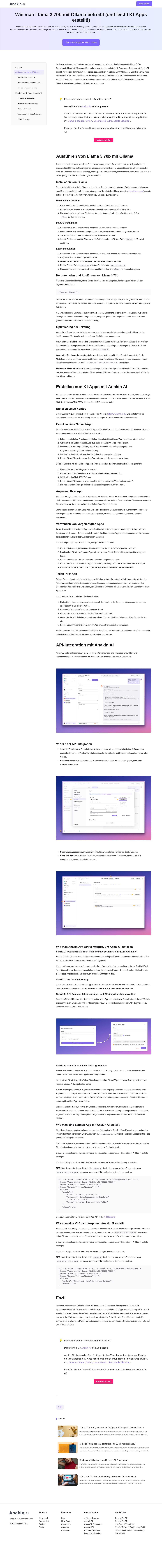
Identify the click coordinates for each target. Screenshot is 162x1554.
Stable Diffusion (121, 121)
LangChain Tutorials (92, 1533)
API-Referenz (109, 1217)
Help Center (66, 1521)
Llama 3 (72, 121)
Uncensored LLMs (102, 121)
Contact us (65, 1530)
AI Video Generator (92, 1530)
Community (66, 1524)
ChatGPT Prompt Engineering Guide (130, 1527)
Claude (80, 121)
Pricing (42, 1524)
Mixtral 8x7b (120, 1533)
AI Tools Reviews (91, 1518)
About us (65, 1527)
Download (43, 1518)
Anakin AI (86, 106)
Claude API (89, 1527)
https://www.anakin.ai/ (117, 414)
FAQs (41, 1527)
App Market (44, 1521)
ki (61, 1407)
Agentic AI (88, 1521)
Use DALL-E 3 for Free (124, 1524)
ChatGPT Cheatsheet (93, 1524)
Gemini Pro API (121, 1518)
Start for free (144, 4)
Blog (63, 1518)
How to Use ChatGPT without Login (130, 1530)
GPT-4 (89, 121)
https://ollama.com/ (136, 191)
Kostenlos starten (103, 140)
